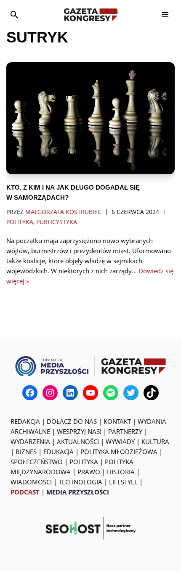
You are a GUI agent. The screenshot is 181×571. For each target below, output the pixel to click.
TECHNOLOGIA (80, 482)
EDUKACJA (58, 451)
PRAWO (88, 472)
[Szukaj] (14, 15)
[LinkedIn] (70, 392)
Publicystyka (56, 222)
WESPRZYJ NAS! (79, 431)
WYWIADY (120, 441)
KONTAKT (117, 421)
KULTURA (155, 441)
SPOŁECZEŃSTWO (37, 461)
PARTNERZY (125, 431)
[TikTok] (151, 392)
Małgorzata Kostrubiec (63, 212)
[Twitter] (130, 392)
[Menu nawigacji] (165, 14)
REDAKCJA (25, 421)
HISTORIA (121, 472)
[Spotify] (110, 392)
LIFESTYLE (123, 482)
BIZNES (26, 451)
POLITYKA (83, 461)
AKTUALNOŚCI (78, 441)
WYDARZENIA (30, 441)
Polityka (19, 222)
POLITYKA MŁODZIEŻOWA (118, 451)
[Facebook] (29, 392)
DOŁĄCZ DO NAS (72, 421)
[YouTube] (90, 392)
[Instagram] (50, 392)
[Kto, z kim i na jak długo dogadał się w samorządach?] (90, 118)
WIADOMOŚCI (31, 482)
